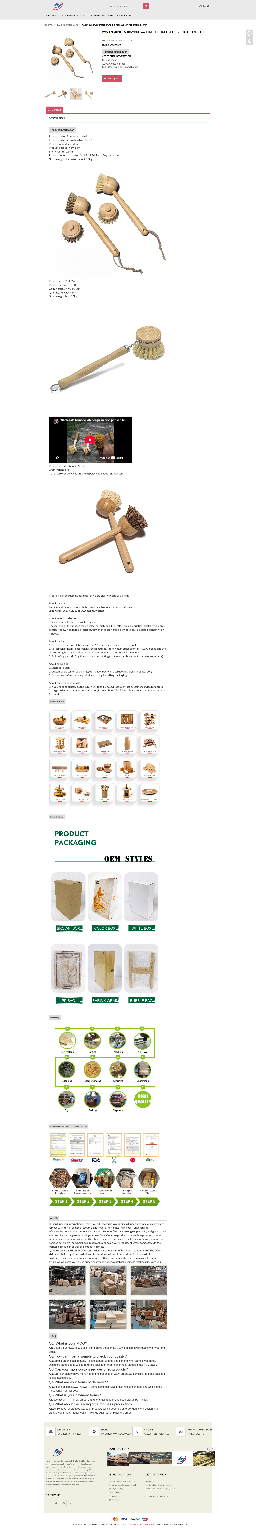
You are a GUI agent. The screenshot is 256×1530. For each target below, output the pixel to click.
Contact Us (83, 15)
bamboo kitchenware (67, 25)
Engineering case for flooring (123, 1481)
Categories (67, 15)
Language (204, 6)
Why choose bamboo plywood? (124, 1485)
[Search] (146, 6)
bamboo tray (109, 1239)
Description (54, 110)
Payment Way (117, 1489)
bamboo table (124, 1239)
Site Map (115, 1500)
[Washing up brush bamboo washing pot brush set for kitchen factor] (50, 94)
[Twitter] (56, 1503)
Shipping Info (117, 1492)
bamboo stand (141, 1239)
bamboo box (157, 1239)
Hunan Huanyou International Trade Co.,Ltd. (137, 1524)
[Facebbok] (49, 1503)
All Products (124, 15)
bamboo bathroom (59, 1242)
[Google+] (71, 1503)
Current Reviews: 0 (109, 40)
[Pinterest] (64, 1503)
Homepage (51, 15)
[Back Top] (249, 41)
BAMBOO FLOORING (103, 15)
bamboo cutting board (88, 1239)
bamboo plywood (142, 1235)
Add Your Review (125, 40)
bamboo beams (66, 1239)
